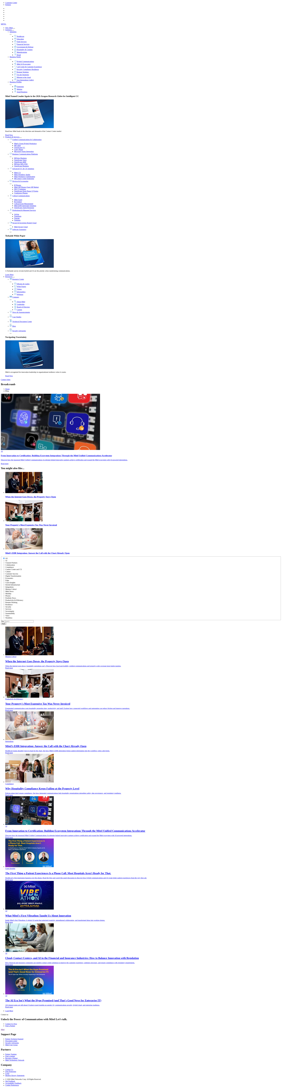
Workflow (8, 618)
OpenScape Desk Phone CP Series (26, 191)
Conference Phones (21, 193)
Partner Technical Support (14, 1039)
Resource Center (18, 279)
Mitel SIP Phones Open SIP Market (26, 187)
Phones (7, 596)
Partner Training (11, 1054)
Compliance (9, 567)
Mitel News (9, 591)
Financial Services (23, 44)
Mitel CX (17, 173)
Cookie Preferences (12, 1085)
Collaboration (10, 565)
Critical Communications (21, 196)
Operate (17, 218)
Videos (19, 289)
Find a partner (10, 1056)
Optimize (17, 220)
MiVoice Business (20, 158)
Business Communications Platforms (25, 154)
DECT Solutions (20, 189)
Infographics (21, 292)
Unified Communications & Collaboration (27, 140)
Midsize (19, 89)
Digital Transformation (13, 576)
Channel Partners (11, 563)
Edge (7, 580)
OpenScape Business (21, 166)
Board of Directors (23, 307)
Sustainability (10, 613)
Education (20, 39)
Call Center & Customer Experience (29, 67)
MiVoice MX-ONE (21, 164)
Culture (8, 572)
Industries (13, 32)
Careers (19, 310)
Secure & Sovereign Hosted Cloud (24, 223)
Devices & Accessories (20, 181)
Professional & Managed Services (24, 210)
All (6, 558)
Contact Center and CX (13, 569)
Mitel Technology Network (14, 1060)
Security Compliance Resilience (28, 69)
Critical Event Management (23, 204)
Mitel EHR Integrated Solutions (25, 206)
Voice (7, 616)
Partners (8, 5)
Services (8, 609)
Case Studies (16, 317)
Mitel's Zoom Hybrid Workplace (25, 144)
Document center (11, 1041)
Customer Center (11, 3)
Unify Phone (18, 149)
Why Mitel (9, 28)
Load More (9, 1011)
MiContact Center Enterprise (24, 179)
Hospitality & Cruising (24, 50)
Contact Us (9, 1069)
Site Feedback (10, 1081)
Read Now (9, 135)
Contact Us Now (11, 1024)
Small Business (22, 92)
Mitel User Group (11, 1045)
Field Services (22, 42)
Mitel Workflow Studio (22, 175)
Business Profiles (16, 82)
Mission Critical (10, 589)
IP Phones (17, 185)
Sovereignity (9, 611)
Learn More (9, 275)
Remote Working (23, 72)
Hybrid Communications (25, 61)
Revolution (18, 202)
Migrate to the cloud (24, 77)
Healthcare (20, 36)
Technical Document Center (22, 322)
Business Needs (15, 57)
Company (15, 297)
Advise (16, 214)
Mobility (8, 594)
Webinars (20, 294)
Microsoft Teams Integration (24, 151)
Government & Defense (25, 47)
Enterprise (20, 87)
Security (8, 607)
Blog (14, 326)
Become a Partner (11, 1058)
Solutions (8, 30)
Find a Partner (10, 1026)
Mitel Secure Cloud (21, 227)
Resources (9, 277)
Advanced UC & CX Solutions (23, 169)
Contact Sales (5, 380)
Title (2, 621)
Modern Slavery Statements (14, 1075)
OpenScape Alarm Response (24, 208)
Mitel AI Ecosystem (24, 64)
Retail (19, 55)
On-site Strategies (23, 75)
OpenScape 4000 (20, 162)
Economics (9, 578)
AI (6, 561)
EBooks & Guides (23, 284)
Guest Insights (10, 583)
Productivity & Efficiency (14, 600)
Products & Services (12, 137)
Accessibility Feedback (13, 1083)
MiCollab (17, 145)
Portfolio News (10, 598)
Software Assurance (19, 229)
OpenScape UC (19, 147)
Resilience (9, 605)
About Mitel (21, 302)
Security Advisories (19, 331)
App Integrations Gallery (25, 80)
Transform (17, 216)
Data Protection (10, 1071)
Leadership (20, 304)
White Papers (21, 286)
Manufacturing (22, 52)
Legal (7, 1073)
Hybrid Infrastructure (12, 585)
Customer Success (11, 574)
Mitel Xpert (18, 200)
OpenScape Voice (20, 160)
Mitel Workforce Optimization (24, 177)
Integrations (9, 587)
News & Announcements (21, 312)
